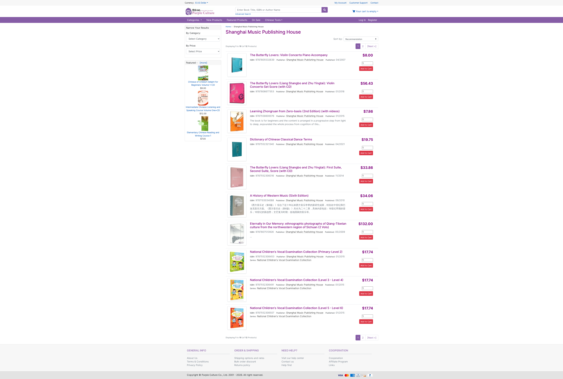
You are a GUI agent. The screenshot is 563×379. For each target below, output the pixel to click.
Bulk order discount (245, 361)
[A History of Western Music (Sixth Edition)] (237, 205)
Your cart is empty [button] (366, 11)
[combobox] (278, 10)
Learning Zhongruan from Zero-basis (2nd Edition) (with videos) (295, 111)
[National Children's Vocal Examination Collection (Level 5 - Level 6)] (237, 318)
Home (228, 27)
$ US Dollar (200, 2)
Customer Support (358, 2)
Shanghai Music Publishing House (304, 59)
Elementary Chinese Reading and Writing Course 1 (203, 134)
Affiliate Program (338, 361)
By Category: (193, 33)
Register (372, 19)
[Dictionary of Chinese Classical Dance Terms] (237, 149)
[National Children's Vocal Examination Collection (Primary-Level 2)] (237, 261)
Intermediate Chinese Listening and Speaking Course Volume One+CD (203, 109)
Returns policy (242, 365)
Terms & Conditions (198, 361)
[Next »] (371, 46)
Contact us (288, 361)
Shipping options (243, 358)
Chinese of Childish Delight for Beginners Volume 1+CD (203, 83)
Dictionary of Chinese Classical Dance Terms (281, 139)
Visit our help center (293, 358)
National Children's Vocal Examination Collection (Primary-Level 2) (296, 252)
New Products (214, 19)
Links (332, 365)
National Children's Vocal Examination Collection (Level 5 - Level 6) (296, 308)
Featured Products (237, 19)
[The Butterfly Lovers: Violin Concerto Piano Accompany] (237, 65)
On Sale (256, 19)
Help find (287, 365)
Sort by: (337, 38)
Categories (193, 19)
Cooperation (336, 358)
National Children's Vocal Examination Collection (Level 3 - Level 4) (296, 280)
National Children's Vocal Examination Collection (284, 260)
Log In (362, 19)
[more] (202, 62)
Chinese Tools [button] (273, 19)
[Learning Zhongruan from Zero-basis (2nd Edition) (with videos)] (237, 121)
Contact (374, 2)
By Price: (191, 45)
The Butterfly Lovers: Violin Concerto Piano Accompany (289, 55)
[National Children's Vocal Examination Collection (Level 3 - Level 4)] (237, 290)
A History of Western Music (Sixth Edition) (279, 195)
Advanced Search (243, 14)
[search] (325, 10)
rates (261, 358)
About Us (192, 358)
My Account (340, 2)
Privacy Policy (195, 365)
